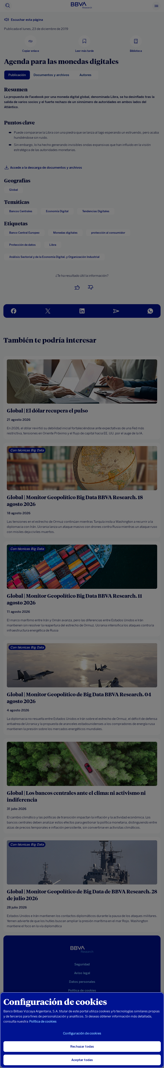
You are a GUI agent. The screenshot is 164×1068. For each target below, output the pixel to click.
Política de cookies (43, 1021)
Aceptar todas (82, 1060)
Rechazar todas (82, 1046)
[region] (82, 1030)
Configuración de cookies (82, 1033)
